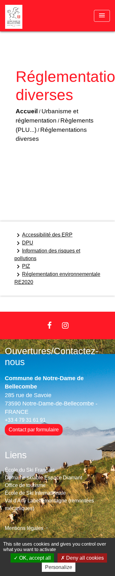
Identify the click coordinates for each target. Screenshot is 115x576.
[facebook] (49, 325)
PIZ (22, 266)
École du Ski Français (30, 470)
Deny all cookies (84, 558)
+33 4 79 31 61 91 (25, 420)
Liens (16, 455)
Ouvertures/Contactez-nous (52, 356)
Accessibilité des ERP (43, 235)
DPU (23, 243)
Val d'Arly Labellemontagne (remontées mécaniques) (49, 504)
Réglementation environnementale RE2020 (57, 278)
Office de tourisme (25, 485)
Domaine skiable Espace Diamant (43, 477)
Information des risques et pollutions (47, 254)
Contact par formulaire (34, 429)
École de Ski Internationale (35, 493)
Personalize (58, 567)
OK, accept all (34, 558)
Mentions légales (24, 528)
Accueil (27, 111)
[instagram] (65, 325)
